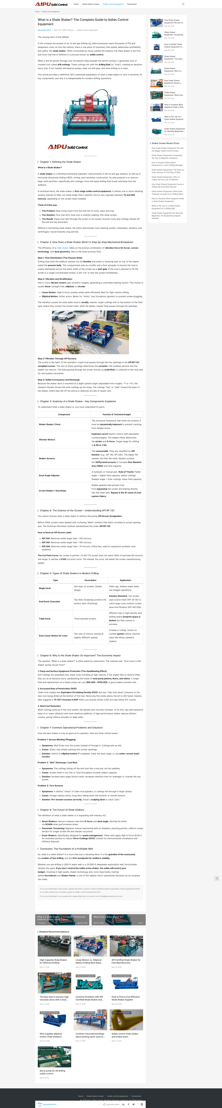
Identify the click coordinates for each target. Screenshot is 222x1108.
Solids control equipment (113, 4)
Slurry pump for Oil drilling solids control (52, 1072)
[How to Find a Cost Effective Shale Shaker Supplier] (126, 983)
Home (76, 4)
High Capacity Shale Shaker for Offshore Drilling (53, 961)
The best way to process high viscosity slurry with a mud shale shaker (54, 998)
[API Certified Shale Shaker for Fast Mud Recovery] (126, 946)
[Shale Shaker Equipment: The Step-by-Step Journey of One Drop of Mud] (156, 59)
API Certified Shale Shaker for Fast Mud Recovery (126, 961)
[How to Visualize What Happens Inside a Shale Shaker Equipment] (156, 107)
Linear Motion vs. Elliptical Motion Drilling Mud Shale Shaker (88, 961)
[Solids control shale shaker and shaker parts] (126, 1019)
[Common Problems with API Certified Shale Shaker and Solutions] (90, 983)
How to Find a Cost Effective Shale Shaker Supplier (126, 998)
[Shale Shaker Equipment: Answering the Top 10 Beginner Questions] (156, 35)
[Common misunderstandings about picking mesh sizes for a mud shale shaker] (90, 1019)
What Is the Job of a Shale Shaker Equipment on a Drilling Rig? (174, 119)
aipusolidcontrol (44, 30)
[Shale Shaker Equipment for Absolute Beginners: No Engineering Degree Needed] (156, 131)
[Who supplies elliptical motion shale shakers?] (54, 1019)
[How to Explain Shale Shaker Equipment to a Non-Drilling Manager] (156, 47)
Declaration (132, 4)
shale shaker (63, 248)
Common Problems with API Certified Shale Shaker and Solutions (89, 998)
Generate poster (112, 1104)
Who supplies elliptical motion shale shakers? (51, 1035)
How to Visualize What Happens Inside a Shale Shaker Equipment (174, 107)
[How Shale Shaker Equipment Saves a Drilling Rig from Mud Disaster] (156, 83)
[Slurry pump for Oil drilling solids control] (54, 1056)
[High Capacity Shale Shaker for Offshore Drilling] (54, 946)
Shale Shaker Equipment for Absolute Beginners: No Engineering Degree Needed (167, 215)
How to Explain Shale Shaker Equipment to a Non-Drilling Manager (173, 46)
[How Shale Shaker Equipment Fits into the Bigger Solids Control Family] (156, 23)
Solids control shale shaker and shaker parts (125, 1035)
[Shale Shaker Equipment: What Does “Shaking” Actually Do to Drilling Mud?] (156, 95)
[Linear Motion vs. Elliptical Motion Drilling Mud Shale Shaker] (90, 946)
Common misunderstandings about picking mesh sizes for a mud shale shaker (90, 1035)
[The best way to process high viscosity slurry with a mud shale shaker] (54, 983)
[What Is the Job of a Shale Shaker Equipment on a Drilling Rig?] (156, 119)
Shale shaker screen (90, 4)
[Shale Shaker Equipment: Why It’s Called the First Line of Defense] (156, 71)
